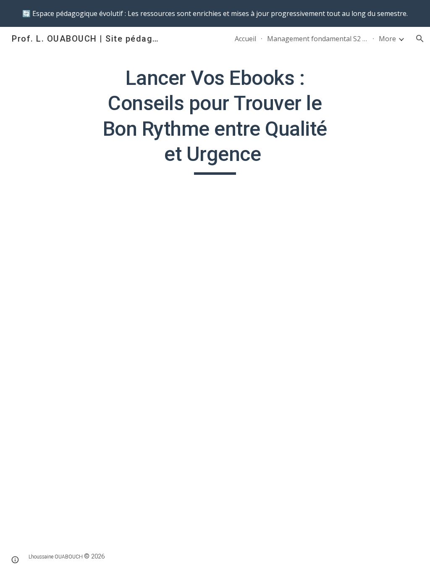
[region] (215, 13)
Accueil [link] (245, 38)
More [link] (387, 38)
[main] (215, 120)
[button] (420, 39)
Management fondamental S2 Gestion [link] (317, 38)
